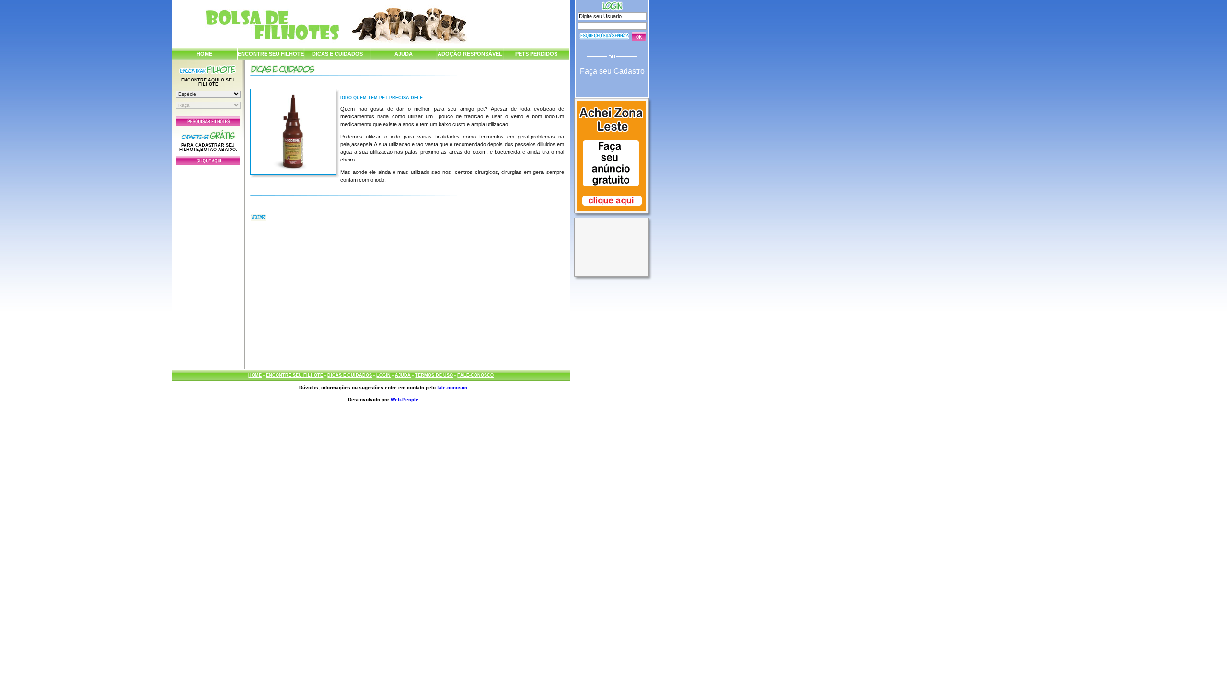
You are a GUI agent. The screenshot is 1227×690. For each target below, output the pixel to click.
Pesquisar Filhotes (208, 121)
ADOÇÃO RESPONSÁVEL (470, 54)
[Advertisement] (208, 265)
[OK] (639, 36)
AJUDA (403, 54)
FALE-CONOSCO (475, 375)
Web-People (404, 399)
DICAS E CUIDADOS (337, 54)
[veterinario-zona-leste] (611, 212)
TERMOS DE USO (434, 375)
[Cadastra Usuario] (208, 163)
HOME (204, 54)
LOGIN (383, 375)
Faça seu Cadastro (612, 71)
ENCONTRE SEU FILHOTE (271, 54)
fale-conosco (452, 387)
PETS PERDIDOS (536, 54)
